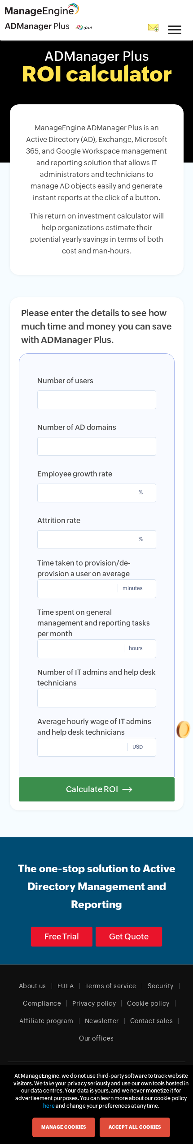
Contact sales (151, 1021)
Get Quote (129, 936)
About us (32, 986)
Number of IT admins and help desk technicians (96, 677)
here (49, 1106)
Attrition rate (58, 520)
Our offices (96, 1038)
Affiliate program (46, 1021)
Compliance (42, 1003)
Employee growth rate (74, 474)
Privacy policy (94, 1003)
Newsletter (102, 1021)
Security (161, 986)
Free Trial (61, 936)
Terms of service (110, 986)
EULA (65, 986)
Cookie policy (148, 1003)
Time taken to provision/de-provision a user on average (84, 568)
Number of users (65, 381)
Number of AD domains (76, 427)
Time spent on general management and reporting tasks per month (93, 623)
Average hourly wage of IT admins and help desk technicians (94, 727)
